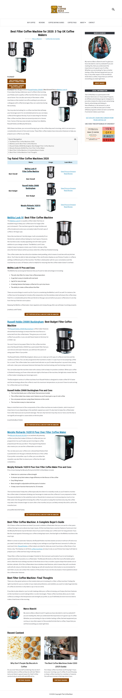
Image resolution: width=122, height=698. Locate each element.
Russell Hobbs (23, 546)
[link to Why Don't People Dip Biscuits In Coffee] (24, 648)
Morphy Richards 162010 (18, 435)
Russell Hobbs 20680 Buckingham (25, 321)
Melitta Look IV (16, 86)
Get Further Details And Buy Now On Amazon (42, 314)
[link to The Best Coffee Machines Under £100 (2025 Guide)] (60, 648)
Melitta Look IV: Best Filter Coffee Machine (23, 144)
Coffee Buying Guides (56, 22)
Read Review (68, 174)
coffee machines (36, 549)
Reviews (42, 22)
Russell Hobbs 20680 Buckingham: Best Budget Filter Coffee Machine (32, 146)
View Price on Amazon (68, 171)
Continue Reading (24, 680)
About (82, 22)
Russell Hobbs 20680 (16, 81)
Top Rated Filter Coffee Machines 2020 (22, 141)
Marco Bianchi (37, 39)
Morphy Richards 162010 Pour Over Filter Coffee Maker (27, 148)
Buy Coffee (31, 22)
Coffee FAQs (72, 22)
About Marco (99, 83)
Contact (92, 22)
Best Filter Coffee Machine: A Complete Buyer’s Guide (27, 150)
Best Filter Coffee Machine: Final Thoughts (23, 152)
